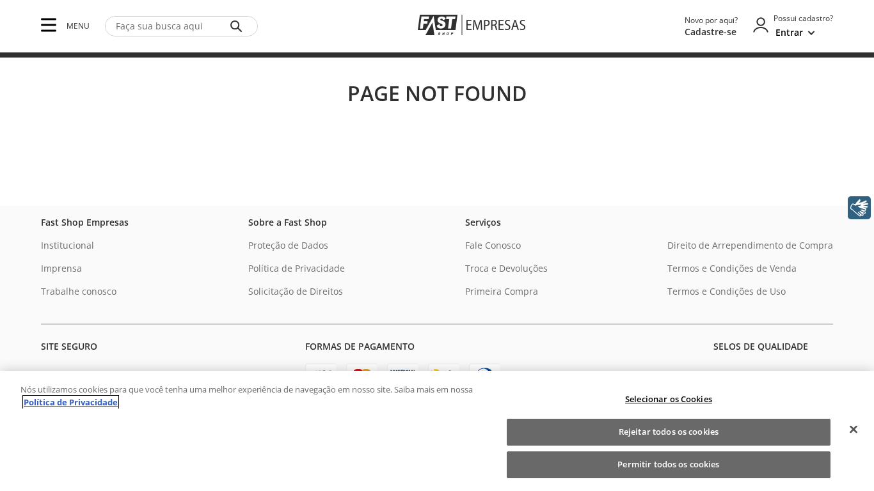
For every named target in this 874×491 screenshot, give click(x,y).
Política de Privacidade (71, 402)
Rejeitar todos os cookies (669, 431)
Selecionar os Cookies (668, 399)
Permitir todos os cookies (668, 464)
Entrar (789, 32)
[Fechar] (853, 430)
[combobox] (181, 26)
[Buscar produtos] (238, 26)
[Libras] (859, 207)
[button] (48, 26)
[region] (437, 431)
